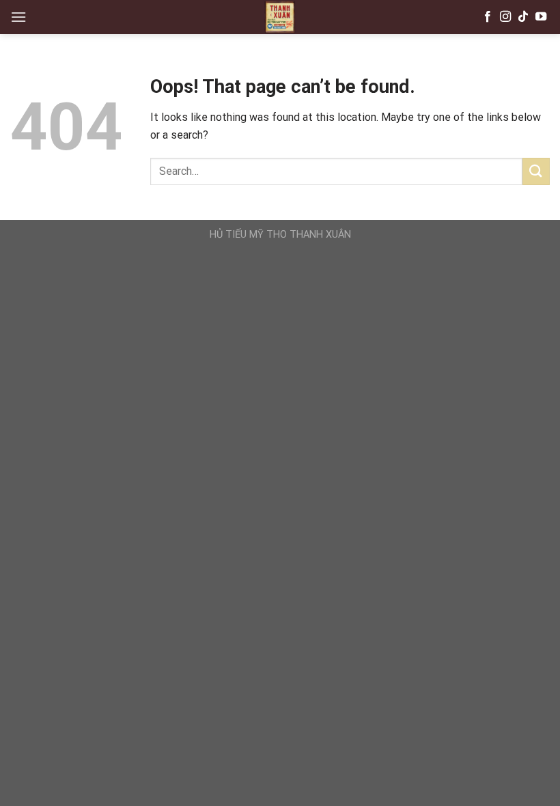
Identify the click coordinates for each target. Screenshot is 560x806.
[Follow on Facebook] (487, 17)
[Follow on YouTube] (540, 17)
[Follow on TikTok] (523, 17)
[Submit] (536, 171)
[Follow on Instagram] (505, 17)
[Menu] (18, 16)
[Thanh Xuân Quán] (280, 17)
